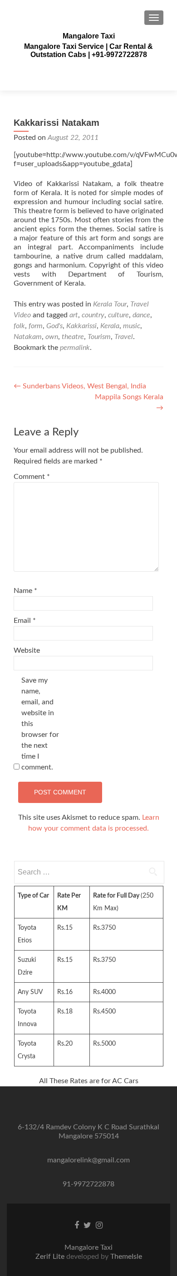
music (131, 326)
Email (25, 620)
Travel (123, 336)
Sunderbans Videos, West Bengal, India (80, 386)
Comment (32, 476)
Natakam (28, 336)
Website (27, 650)
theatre (73, 336)
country (93, 315)
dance (141, 315)
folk (19, 326)
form (36, 326)
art (73, 315)
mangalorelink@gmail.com (88, 1160)
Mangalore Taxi (89, 36)
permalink (75, 347)
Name (25, 590)
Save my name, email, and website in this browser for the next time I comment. (40, 724)
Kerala (109, 326)
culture (118, 315)
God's (54, 326)
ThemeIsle (126, 1256)
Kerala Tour (110, 304)
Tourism (99, 336)
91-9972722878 (88, 1184)
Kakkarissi (81, 326)
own (51, 336)
